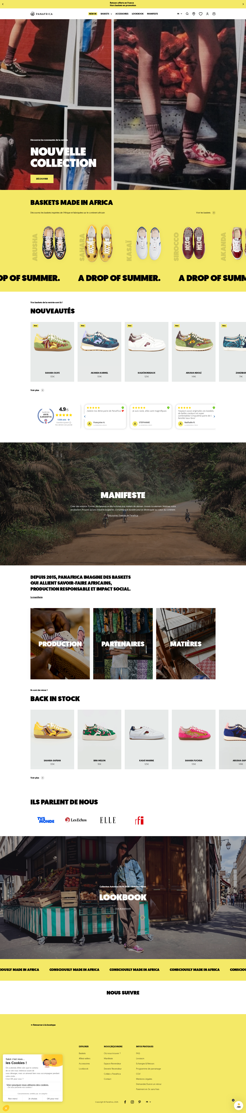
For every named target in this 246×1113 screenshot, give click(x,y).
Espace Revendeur (112, 1063)
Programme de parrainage (148, 1068)
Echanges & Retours (145, 1063)
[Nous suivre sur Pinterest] (140, 1102)
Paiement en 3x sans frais (147, 1089)
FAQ (138, 1053)
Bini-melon (99, 760)
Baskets (105, 13)
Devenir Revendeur (113, 1068)
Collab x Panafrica (112, 1073)
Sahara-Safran (52, 760)
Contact (107, 1079)
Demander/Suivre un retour (148, 1084)
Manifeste (152, 13)
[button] (238, 1105)
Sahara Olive (52, 372)
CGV (138, 1073)
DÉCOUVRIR (42, 178)
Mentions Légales (144, 1079)
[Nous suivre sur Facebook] (125, 1102)
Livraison (140, 1058)
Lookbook (138, 13)
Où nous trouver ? (112, 1053)
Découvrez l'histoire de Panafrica (123, 515)
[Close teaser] (233, 1100)
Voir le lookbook (123, 908)
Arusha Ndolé (193, 372)
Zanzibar (241, 372)
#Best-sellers (84, 1058)
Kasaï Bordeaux (146, 372)
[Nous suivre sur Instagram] (132, 1102)
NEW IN (92, 13)
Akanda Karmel (99, 372)
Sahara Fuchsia (193, 760)
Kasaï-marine (146, 760)
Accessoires (121, 13)
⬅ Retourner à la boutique (43, 1025)
